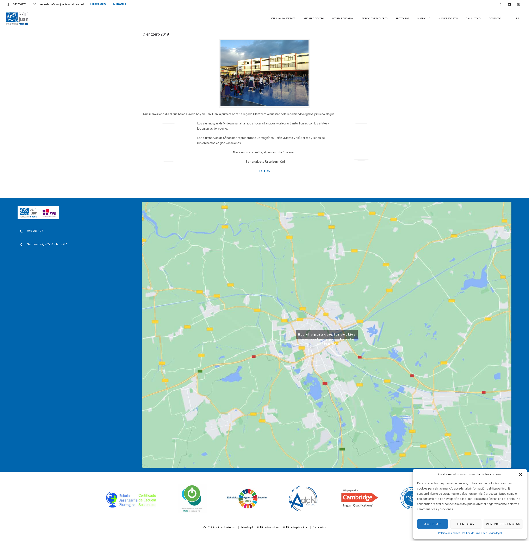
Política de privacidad (296, 527)
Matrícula (423, 18)
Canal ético (473, 18)
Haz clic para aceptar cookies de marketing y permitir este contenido (327, 335)
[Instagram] (509, 4)
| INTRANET (116, 4)
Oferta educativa (343, 18)
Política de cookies (449, 533)
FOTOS (264, 171)
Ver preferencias (503, 524)
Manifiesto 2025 (448, 18)
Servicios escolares (374, 18)
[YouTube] (518, 4)
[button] (521, 474)
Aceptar (432, 524)
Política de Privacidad (474, 533)
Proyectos (402, 18)
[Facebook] (500, 4)
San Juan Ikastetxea (282, 18)
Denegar (466, 524)
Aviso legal (495, 533)
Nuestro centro (314, 18)
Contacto (495, 18)
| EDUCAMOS (95, 4)
